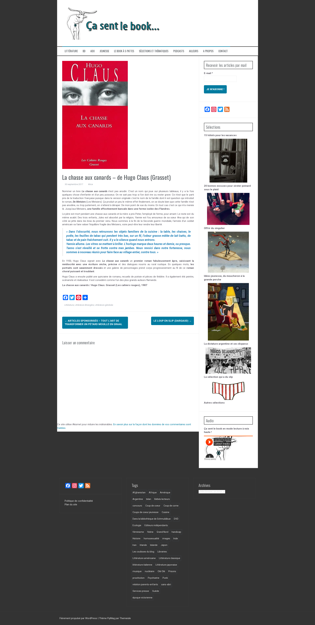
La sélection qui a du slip (218, 376)
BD (84, 51)
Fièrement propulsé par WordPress (79, 618)
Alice (90, 184)
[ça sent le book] (111, 23)
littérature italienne (142, 564)
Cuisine (165, 512)
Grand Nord (162, 532)
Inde (175, 538)
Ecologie (137, 525)
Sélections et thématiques (153, 51)
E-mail (208, 73)
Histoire (136, 538)
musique (137, 571)
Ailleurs (193, 51)
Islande (154, 545)
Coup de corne (171, 505)
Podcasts (178, 51)
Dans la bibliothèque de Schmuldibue (152, 518)
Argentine (138, 499)
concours (137, 505)
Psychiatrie (153, 578)
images (166, 538)
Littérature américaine (144, 558)
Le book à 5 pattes (124, 51)
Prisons (172, 571)
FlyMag (111, 618)
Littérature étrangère (84, 305)
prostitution (139, 578)
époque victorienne (142, 597)
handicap (176, 532)
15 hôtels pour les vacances (220, 135)
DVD (176, 518)
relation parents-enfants (145, 584)
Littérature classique (169, 558)
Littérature (71, 51)
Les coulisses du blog (143, 551)
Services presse (141, 591)
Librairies (162, 551)
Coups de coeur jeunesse (145, 512)
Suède (155, 591)
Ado (92, 51)
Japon (164, 545)
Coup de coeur (152, 505)
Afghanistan (139, 492)
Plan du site (71, 504)
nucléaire (149, 571)
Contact (223, 51)
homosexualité (151, 538)
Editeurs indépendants (156, 525)
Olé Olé (161, 571)
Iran (134, 545)
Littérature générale (104, 305)
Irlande (143, 545)
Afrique (153, 492)
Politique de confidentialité (79, 500)
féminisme (138, 532)
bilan (148, 499)
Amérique (165, 492)
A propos (208, 51)
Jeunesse (104, 51)
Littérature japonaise (166, 564)
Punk (165, 578)
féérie (150, 532)
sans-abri (166, 584)
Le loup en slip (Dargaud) (172, 320)
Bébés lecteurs (162, 499)
